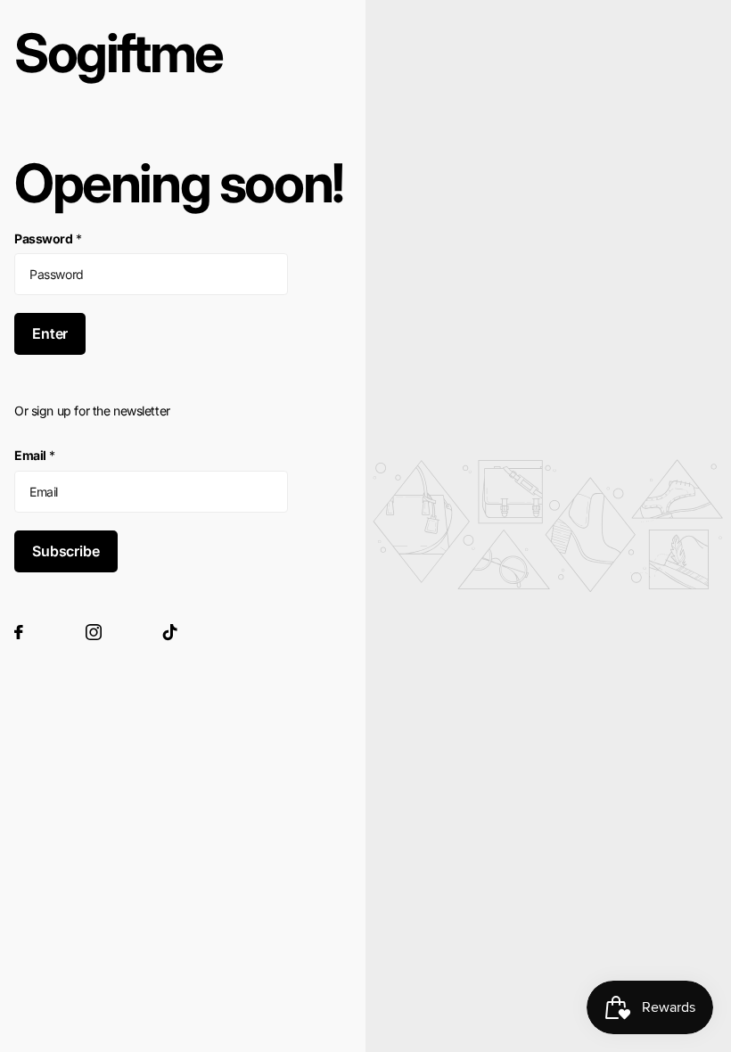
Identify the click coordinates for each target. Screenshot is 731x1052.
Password (47, 238)
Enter (50, 333)
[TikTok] (170, 632)
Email (34, 455)
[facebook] (18, 632)
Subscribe (66, 551)
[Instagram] (94, 632)
